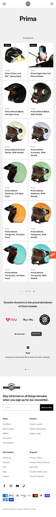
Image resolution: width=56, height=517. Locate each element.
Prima (7, 71)
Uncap (32, 509)
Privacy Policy (36, 458)
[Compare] (52, 255)
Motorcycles (8, 429)
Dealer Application (38, 429)
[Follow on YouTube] (17, 486)
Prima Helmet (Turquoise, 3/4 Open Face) (15, 275)
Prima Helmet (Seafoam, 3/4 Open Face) (14, 193)
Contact (6, 462)
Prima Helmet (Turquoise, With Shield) (38, 275)
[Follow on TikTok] (24, 486)
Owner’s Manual (37, 476)
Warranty (34, 467)
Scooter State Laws (38, 471)
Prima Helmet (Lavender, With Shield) (38, 152)
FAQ (5, 467)
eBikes (6, 433)
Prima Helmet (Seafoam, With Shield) (38, 193)
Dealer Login (35, 433)
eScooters (7, 438)
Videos (6, 476)
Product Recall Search (39, 462)
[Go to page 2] (34, 291)
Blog (5, 471)
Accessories (8, 443)
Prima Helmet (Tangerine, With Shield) (38, 234)
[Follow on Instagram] (11, 486)
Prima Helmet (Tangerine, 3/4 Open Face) (15, 234)
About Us (7, 458)
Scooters (7, 424)
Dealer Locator (36, 424)
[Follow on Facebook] (4, 486)
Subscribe (46, 407)
